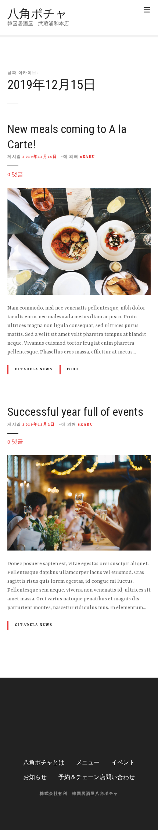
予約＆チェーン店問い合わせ (96, 778)
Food (73, 369)
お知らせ (35, 778)
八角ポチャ (37, 14)
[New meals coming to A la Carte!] (79, 192)
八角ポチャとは (43, 763)
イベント (123, 763)
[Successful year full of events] (79, 460)
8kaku (87, 157)
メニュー (88, 763)
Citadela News (33, 369)
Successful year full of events (75, 412)
